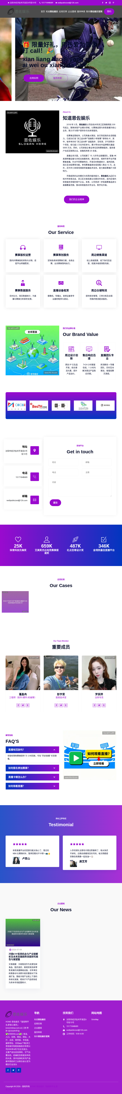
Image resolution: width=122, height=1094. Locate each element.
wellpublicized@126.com (68, 3)
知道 (52, 11)
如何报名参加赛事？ (19, 768)
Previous (7, 404)
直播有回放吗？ (16, 749)
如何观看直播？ (16, 786)
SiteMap (95, 1019)
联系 (94, 11)
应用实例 (63, 11)
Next (115, 404)
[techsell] (20, 12)
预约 (109, 11)
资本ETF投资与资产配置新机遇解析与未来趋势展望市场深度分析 (15, 605)
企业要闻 (72, 11)
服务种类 (81, 11)
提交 (55, 502)
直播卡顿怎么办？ (17, 777)
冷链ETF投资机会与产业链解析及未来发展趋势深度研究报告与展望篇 (23, 957)
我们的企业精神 (76, 199)
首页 (43, 11)
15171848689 (47, 3)
